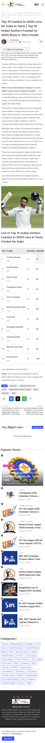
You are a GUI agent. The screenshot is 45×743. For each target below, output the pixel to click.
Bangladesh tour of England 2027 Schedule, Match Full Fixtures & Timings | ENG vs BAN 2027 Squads (31, 589)
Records (5, 393)
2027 (34, 663)
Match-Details (16, 644)
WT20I (14, 667)
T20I (4, 660)
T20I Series (31, 671)
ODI (11, 652)
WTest (20, 675)
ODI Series (19, 671)
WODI (39, 660)
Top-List (5, 667)
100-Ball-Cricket (8, 675)
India (4, 389)
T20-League (31, 656)
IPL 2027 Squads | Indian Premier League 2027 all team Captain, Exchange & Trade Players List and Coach (31, 605)
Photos (21, 683)
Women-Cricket (22, 652)
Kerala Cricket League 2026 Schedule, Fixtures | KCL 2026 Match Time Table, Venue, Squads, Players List (31, 526)
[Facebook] (11, 398)
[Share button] (30, 398)
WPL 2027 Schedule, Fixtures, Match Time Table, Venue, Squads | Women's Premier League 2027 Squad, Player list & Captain (30, 558)
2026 (16, 663)
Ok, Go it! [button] (8, 739)
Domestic (31, 679)
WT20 (25, 660)
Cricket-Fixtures (32, 648)
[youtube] (22, 697)
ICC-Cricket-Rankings (10, 679)
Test (8, 13)
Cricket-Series (7, 656)
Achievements (31, 675)
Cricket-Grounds (8, 683)
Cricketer (13, 386)
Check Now (16, 733)
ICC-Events (6, 663)
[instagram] (26, 697)
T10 (32, 660)
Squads (5, 644)
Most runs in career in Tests (19, 389)
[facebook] (14, 697)
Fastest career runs (27, 386)
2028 (29, 683)
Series (33, 652)
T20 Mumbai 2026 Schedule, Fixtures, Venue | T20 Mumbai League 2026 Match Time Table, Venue (29, 495)
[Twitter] (17, 398)
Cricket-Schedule (16, 648)
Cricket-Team (25, 667)
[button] (36, 4)
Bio (23, 679)
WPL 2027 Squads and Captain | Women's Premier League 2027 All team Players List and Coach (31, 621)
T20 (37, 644)
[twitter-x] (18, 697)
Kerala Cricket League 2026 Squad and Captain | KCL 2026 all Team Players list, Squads (31, 573)
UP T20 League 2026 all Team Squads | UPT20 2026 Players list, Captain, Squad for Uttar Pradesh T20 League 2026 (31, 542)
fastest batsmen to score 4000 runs (27, 141)
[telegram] (30, 697)
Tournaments (7, 671)
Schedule (29, 644)
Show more (37, 427)
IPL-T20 (20, 656)
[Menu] (3, 4)
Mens (11, 660)
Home (3, 13)
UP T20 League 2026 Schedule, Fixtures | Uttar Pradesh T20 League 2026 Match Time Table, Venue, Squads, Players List (29, 510)
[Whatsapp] (24, 398)
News (36, 389)
